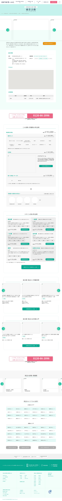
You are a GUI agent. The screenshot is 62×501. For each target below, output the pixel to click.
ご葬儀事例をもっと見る (30, 309)
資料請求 (4, 481)
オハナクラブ (5, 479)
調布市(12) (10, 433)
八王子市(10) (26, 433)
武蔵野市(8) (35, 440)
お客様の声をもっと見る (30, 345)
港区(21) (34, 418)
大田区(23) (43, 408)
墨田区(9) (9, 415)
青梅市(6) (34, 427)
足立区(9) (9, 408)
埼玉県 (39, 482)
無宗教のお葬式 (5, 491)
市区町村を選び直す (12, 447)
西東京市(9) (18, 433)
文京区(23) (26, 418)
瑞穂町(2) (18, 440)
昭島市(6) (9, 427)
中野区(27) (10, 418)
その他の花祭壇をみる (46, 165)
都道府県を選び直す (25, 447)
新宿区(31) (43, 412)
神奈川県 (40, 479)
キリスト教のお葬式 (5, 494)
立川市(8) (43, 430)
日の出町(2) (26, 437)
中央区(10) (35, 415)
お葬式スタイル (22, 473)
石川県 (35, 478)
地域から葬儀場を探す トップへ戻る (48, 447)
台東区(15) (26, 415)
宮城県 (39, 475)
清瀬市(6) (43, 427)
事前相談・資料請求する (48, 43)
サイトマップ (35, 491)
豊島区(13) (51, 415)
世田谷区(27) (18, 415)
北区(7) (9, 412)
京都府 (35, 482)
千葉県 (39, 481)
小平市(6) (26, 430)
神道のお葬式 (5, 495)
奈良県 (35, 484)
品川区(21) (26, 412)
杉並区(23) (51, 412)
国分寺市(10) (10, 430)
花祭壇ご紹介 (22, 481)
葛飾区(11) (51, 408)
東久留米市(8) (43, 433)
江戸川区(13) (35, 408)
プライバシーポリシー (37, 493)
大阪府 (35, 479)
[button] (7, 30)
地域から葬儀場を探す (38, 473)
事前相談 (45, 465)
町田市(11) (10, 440)
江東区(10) (18, 412)
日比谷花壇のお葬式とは (20, 2)
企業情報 (4, 478)
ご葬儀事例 (21, 490)
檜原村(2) (34, 437)
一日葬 (21, 478)
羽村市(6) (34, 433)
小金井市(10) (18, 430)
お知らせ (35, 490)
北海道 (35, 475)
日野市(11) (18, 437)
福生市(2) (51, 437)
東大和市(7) (10, 437)
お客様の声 (21, 491)
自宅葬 (26, 475)
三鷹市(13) (26, 440)
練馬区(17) (18, 418)
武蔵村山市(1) (43, 440)
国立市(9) (51, 427)
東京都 (39, 478)
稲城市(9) (26, 427)
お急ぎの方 (54, 2)
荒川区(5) (18, 408)
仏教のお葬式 (5, 492)
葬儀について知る (22, 493)
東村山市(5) (51, 433)
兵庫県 (35, 481)
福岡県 (39, 484)
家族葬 (21, 475)
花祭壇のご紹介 (30, 2)
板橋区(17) (26, 408)
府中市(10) (43, 437)
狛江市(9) (34, 430)
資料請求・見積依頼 (55, 465)
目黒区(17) (43, 418)
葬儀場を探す (46, 2)
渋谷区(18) (35, 412)
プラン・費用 (38, 2)
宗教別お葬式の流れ (6, 489)
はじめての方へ (51, 476)
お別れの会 (26, 478)
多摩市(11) (51, 430)
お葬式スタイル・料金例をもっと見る (30, 267)
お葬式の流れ (5, 475)
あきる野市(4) (18, 427)
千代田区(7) (43, 415)
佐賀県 (35, 485)
